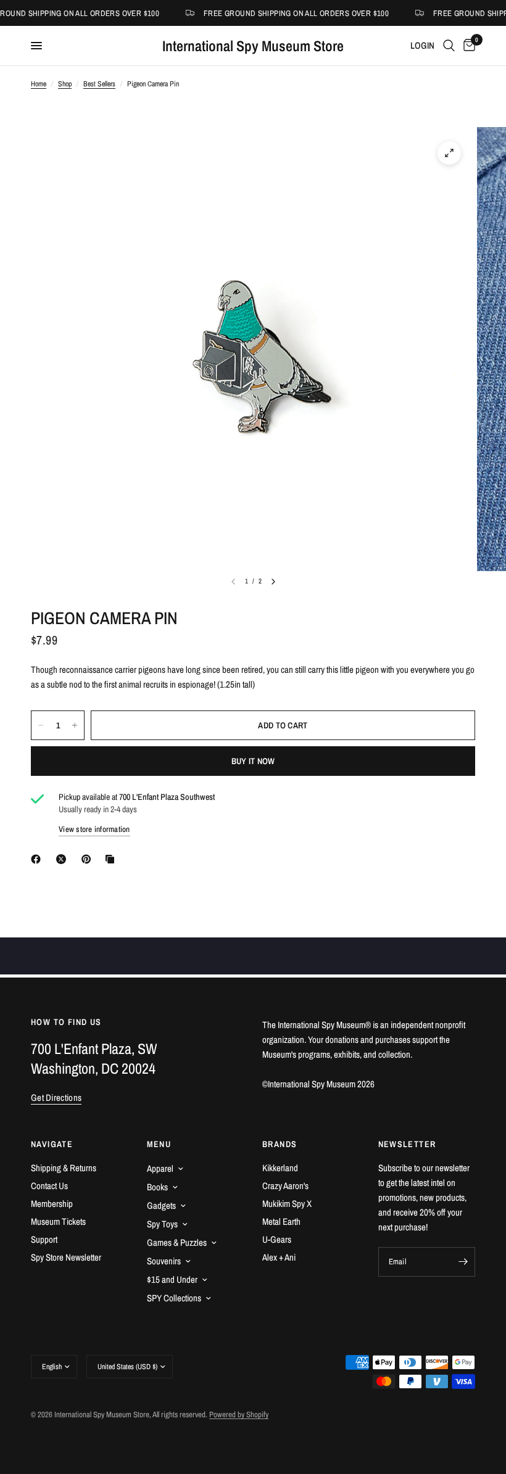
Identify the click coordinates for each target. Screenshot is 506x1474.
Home (38, 84)
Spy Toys (162, 1223)
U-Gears (276, 1239)
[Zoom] (449, 153)
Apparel (160, 1168)
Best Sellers (99, 84)
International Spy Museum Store (253, 45)
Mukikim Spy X (287, 1203)
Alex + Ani (279, 1257)
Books (157, 1186)
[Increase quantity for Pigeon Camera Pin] (74, 725)
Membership (52, 1203)
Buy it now (253, 761)
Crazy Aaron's (285, 1185)
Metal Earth (281, 1221)
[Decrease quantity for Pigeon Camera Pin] (40, 725)
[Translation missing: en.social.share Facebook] (38, 859)
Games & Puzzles (177, 1242)
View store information (94, 829)
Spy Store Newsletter (66, 1257)
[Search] (449, 45)
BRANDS (279, 1144)
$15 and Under (172, 1279)
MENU (159, 1144)
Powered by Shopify (238, 1414)
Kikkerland (280, 1167)
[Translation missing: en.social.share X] (63, 859)
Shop (65, 84)
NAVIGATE (52, 1144)
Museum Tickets (58, 1221)
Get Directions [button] (56, 1097)
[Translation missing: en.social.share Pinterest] (88, 859)
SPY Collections (174, 1297)
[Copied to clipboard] (112, 859)
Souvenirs (164, 1260)
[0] (467, 45)
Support (44, 1239)
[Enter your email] (462, 1262)
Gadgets (161, 1205)
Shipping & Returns (63, 1167)
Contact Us (49, 1185)
